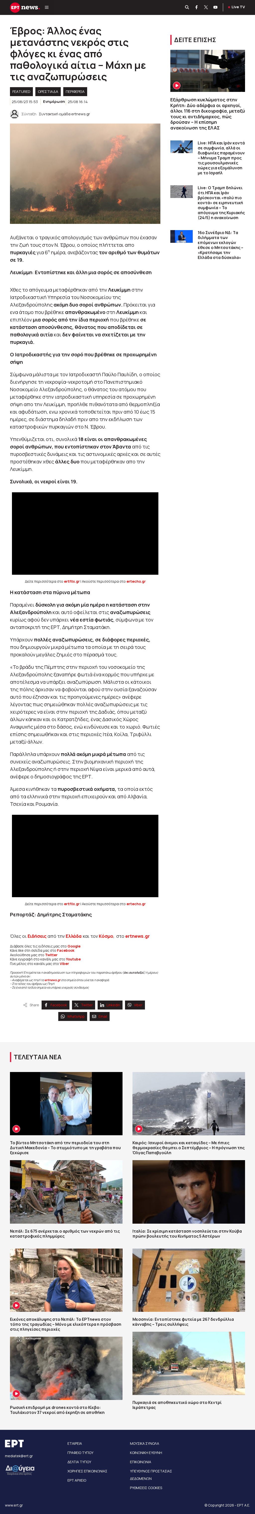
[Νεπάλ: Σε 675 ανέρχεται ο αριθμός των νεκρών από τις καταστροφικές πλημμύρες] (66, 1191)
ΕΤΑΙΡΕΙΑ (74, 1443)
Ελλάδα (74, 936)
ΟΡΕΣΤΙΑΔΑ (48, 91)
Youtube (73, 959)
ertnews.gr (53, 980)
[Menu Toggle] (47, 7)
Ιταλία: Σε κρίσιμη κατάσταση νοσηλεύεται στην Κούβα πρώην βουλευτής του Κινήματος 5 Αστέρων (187, 1233)
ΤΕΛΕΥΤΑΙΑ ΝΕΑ (38, 1057)
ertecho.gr (136, 581)
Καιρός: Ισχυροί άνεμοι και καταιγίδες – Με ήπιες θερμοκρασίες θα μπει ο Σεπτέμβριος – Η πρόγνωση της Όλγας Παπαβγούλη (188, 1147)
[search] (187, 7)
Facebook (65, 950)
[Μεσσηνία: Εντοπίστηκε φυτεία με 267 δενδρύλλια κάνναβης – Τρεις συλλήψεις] (188, 1280)
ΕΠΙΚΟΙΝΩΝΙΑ (140, 1461)
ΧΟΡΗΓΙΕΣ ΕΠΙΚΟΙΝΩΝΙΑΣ (87, 1471)
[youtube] (215, 7)
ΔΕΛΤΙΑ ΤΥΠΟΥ (79, 1461)
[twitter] (206, 7)
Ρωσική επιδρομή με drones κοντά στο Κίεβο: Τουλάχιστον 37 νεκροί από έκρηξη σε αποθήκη (57, 1410)
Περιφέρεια (75, 91)
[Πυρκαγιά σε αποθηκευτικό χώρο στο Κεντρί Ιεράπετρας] (188, 1363)
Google (73, 946)
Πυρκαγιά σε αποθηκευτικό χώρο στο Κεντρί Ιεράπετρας (177, 1405)
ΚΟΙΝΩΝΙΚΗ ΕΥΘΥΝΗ (146, 1452)
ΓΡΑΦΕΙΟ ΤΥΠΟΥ (80, 1452)
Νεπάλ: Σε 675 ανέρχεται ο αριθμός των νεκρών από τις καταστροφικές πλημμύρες (65, 1233)
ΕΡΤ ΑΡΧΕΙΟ (76, 1480)
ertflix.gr (72, 581)
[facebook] (196, 7)
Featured (21, 91)
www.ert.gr (14, 1505)
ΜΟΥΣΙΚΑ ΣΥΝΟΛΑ (144, 1443)
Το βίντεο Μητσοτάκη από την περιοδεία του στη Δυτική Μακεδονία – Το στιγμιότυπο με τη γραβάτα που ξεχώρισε (65, 1147)
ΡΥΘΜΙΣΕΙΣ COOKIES (146, 1487)
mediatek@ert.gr (19, 1455)
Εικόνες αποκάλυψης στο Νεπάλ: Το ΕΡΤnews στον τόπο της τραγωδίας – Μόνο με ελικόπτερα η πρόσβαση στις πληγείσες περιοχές (65, 1324)
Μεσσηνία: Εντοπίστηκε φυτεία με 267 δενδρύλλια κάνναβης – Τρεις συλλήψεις (183, 1322)
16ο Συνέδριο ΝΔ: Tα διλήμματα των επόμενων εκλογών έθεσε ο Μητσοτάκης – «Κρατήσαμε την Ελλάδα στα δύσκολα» (220, 245)
